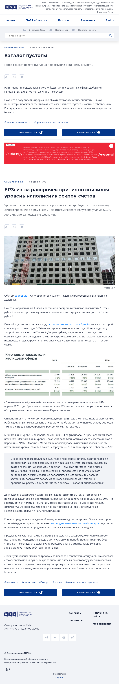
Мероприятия (102, 623)
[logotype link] (19, 7)
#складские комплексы (17, 122)
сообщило (21, 295)
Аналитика (88, 20)
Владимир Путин (105, 12)
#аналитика (11, 582)
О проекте (75, 620)
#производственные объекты (51, 122)
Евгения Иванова (14, 47)
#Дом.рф (44, 582)
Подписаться (61, 29)
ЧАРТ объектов (36, 20)
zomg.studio (59, 677)
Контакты (75, 612)
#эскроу (57, 582)
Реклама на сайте (100, 614)
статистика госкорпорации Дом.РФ (69, 324)
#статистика (28, 582)
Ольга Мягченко (13, 181)
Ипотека (63, 20)
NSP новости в (28, 132)
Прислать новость (87, 29)
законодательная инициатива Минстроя (75, 523)
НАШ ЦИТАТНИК (50, 2)
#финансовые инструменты (82, 582)
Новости (9, 20)
